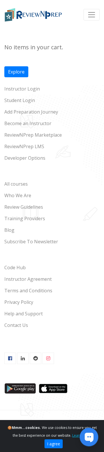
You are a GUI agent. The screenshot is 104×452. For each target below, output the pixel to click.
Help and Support (23, 313)
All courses (16, 184)
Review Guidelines (23, 207)
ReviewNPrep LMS (24, 146)
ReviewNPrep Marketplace (33, 135)
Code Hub (15, 267)
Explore (16, 72)
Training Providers (24, 218)
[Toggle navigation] (91, 14)
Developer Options (24, 158)
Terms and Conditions (28, 290)
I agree (53, 444)
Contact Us (16, 325)
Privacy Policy (18, 302)
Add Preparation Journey (31, 112)
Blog (9, 230)
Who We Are (17, 195)
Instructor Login (22, 89)
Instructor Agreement (28, 279)
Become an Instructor (27, 123)
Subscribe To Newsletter (31, 241)
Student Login (19, 100)
